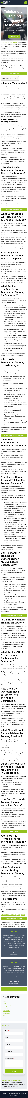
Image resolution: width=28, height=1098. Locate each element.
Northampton (6, 1010)
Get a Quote (13, 36)
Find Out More (14, 831)
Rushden (5, 1008)
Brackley (5, 1018)
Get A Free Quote (14, 989)
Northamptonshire (7, 1013)
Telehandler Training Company (9, 42)
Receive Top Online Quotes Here (14, 615)
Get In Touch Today (14, 73)
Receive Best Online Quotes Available (14, 435)
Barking (23, 914)
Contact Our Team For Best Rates (14, 209)
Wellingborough (7, 1006)
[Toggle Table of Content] (15, 78)
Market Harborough (11, 914)
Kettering (3, 914)
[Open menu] (25, 2)
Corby (18, 914)
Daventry (5, 1015)
